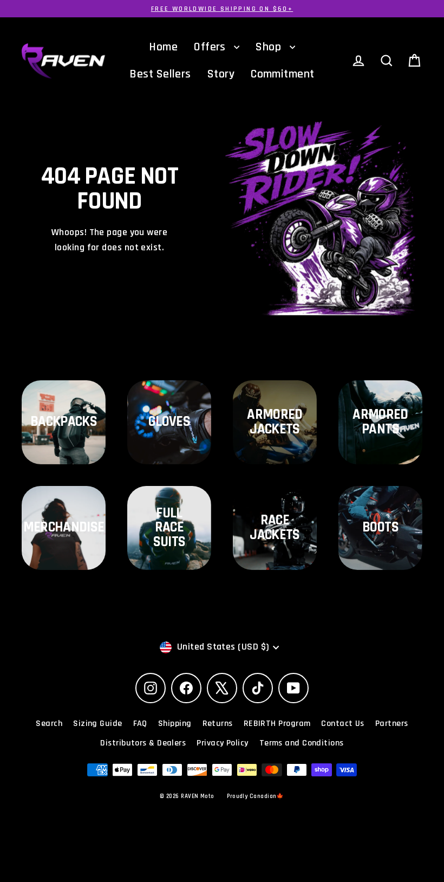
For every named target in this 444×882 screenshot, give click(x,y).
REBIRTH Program (277, 723)
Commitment (283, 74)
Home (163, 47)
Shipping (175, 723)
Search (49, 723)
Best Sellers (160, 74)
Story (220, 74)
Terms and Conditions (301, 743)
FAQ (140, 723)
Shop (270, 47)
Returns (218, 723)
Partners (391, 723)
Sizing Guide (97, 723)
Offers (211, 47)
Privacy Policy (222, 743)
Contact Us (342, 723)
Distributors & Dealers (143, 743)
